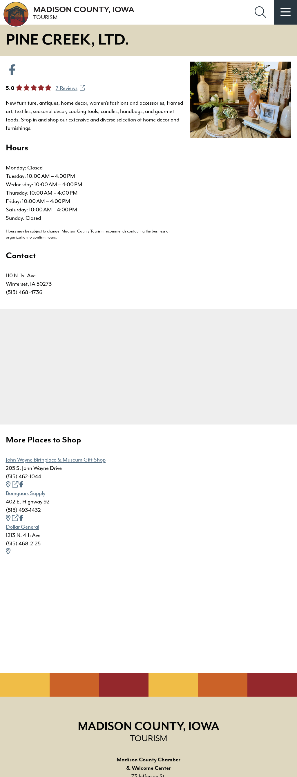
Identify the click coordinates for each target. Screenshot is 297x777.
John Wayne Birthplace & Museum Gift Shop (56, 459)
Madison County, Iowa (83, 13)
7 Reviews (66, 88)
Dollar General (22, 526)
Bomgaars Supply (25, 493)
